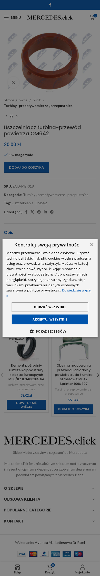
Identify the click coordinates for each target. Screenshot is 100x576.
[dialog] (50, 288)
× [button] (92, 244)
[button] (50, 331)
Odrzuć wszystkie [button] (50, 307)
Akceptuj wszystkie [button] (50, 319)
